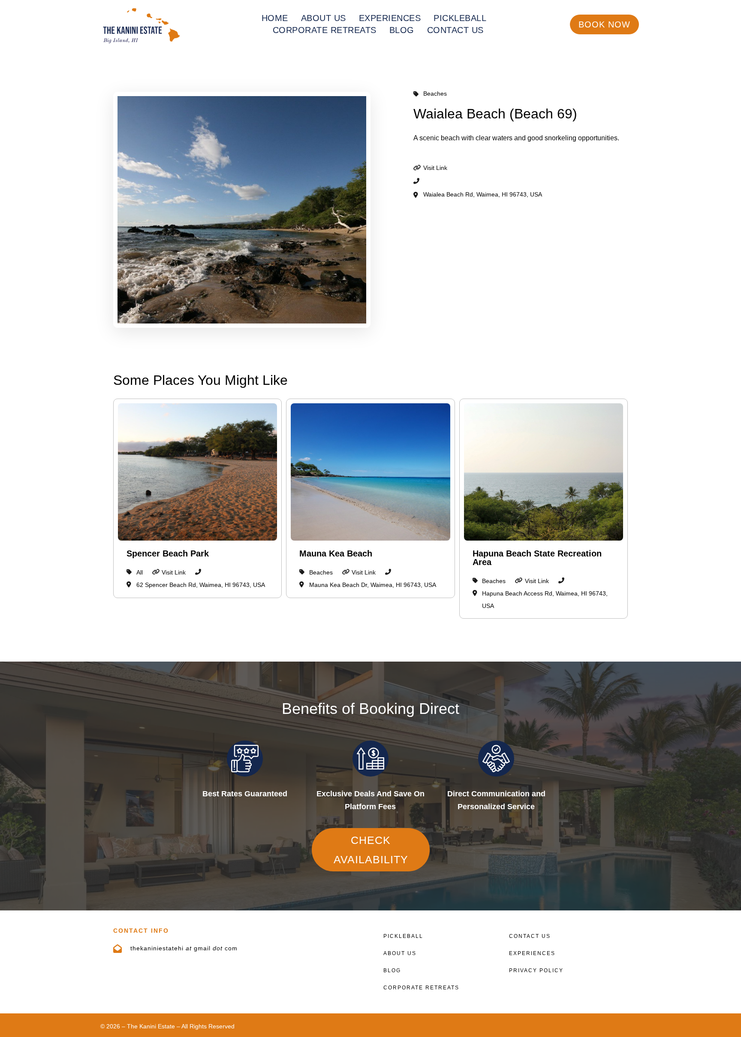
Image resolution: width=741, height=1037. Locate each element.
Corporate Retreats (325, 30)
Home (275, 18)
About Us (323, 18)
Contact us (455, 30)
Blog (401, 30)
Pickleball (460, 18)
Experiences (390, 18)
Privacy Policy (536, 970)
